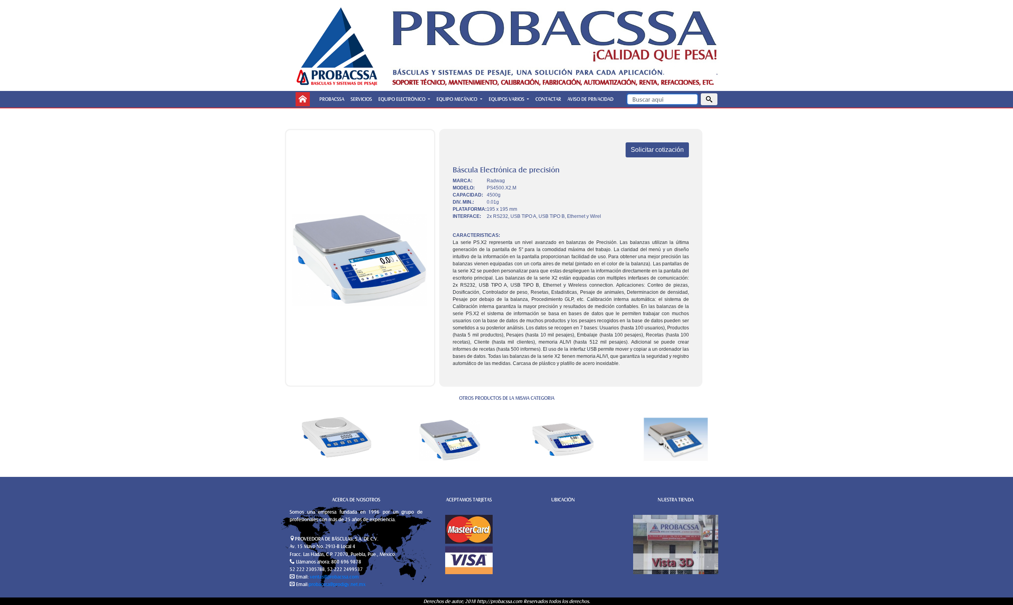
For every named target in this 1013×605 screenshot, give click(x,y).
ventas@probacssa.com (334, 576)
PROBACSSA (331, 99)
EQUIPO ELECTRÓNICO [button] (402, 99)
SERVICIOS (361, 99)
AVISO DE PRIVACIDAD (590, 99)
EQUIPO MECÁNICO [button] (457, 99)
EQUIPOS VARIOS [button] (507, 99)
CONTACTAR (548, 99)
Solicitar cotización (657, 149)
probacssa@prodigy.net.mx (337, 584)
